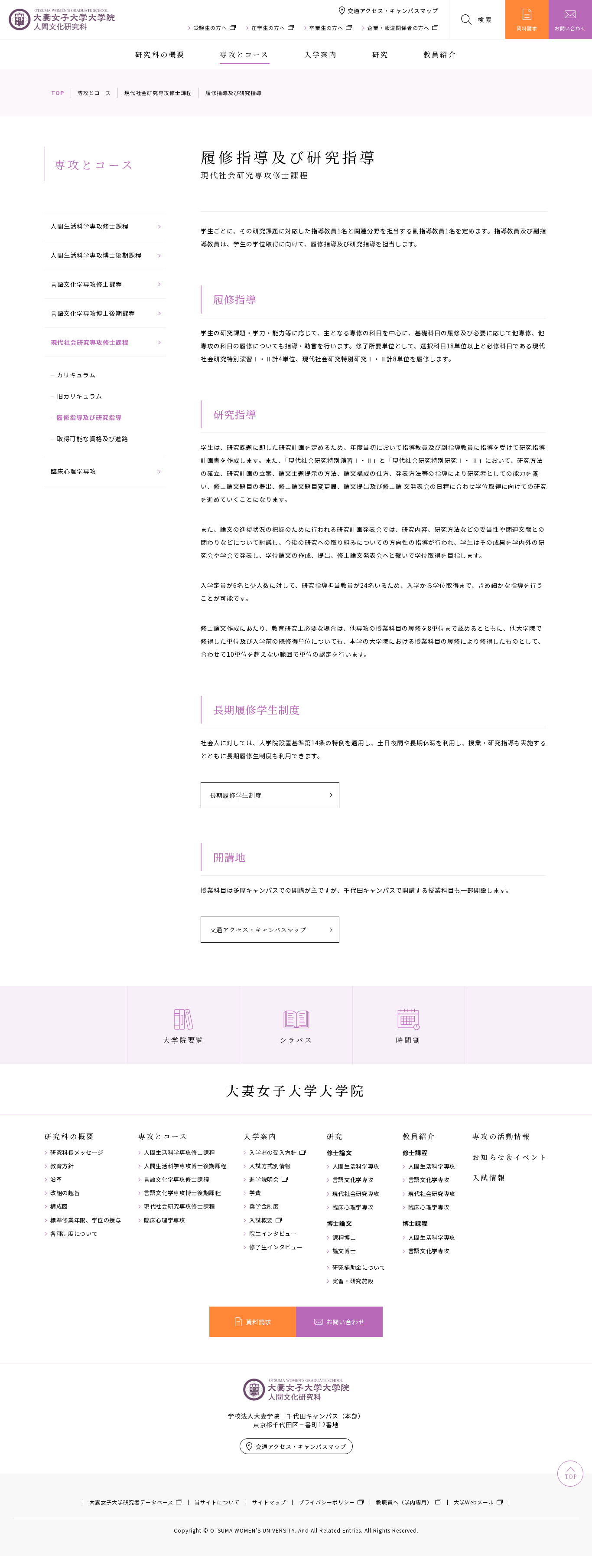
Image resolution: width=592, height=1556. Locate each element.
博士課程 (415, 1223)
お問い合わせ (570, 28)
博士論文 (339, 1223)
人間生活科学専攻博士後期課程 (96, 255)
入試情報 (489, 1178)
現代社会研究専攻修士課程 (158, 92)
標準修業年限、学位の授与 (85, 1220)
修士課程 (415, 1152)
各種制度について (74, 1234)
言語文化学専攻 (353, 1180)
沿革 (56, 1179)
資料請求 (527, 28)
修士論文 (339, 1152)
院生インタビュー (272, 1234)
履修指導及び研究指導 (89, 417)
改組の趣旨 (65, 1193)
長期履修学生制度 (236, 795)
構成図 (59, 1206)
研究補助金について (359, 1267)
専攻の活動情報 (501, 1136)
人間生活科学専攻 (356, 1166)
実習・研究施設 (353, 1281)
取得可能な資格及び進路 (92, 438)
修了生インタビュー (276, 1247)
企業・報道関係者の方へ (398, 27)
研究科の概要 (160, 54)
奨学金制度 (264, 1206)
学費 (255, 1193)
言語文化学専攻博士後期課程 (93, 313)
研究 (380, 54)
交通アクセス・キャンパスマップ (393, 11)
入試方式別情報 (270, 1166)
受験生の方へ (210, 27)
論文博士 (344, 1251)
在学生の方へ (268, 27)
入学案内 (321, 54)
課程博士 (344, 1238)
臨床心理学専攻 (73, 471)
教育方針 (62, 1166)
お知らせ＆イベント (509, 1157)
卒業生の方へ (326, 27)
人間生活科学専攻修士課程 (90, 226)
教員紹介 (440, 54)
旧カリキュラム (79, 396)
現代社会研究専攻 (356, 1194)
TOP (57, 92)
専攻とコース (244, 54)
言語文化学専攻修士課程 (86, 284)
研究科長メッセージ (77, 1152)
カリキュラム (76, 374)
